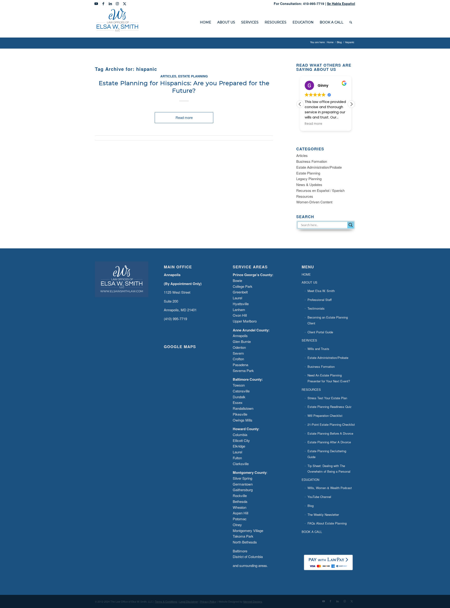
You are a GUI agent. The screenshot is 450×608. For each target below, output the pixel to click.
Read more (184, 117)
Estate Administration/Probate (319, 167)
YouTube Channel (319, 496)
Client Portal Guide (320, 332)
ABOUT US (309, 282)
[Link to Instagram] (117, 3)
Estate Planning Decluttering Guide (327, 454)
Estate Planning (193, 76)
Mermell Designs (252, 601)
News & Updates (309, 184)
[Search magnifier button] (350, 225)
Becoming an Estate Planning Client (328, 320)
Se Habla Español (341, 3)
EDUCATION (310, 479)
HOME (306, 274)
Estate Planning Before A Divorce (330, 433)
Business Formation (311, 161)
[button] (351, 104)
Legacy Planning (309, 178)
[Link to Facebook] (103, 3)
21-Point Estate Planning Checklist (331, 424)
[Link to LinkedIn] (110, 3)
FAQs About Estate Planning (327, 523)
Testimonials (316, 308)
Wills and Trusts (318, 348)
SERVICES (309, 340)
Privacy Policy (208, 601)
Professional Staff (320, 299)
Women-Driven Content (314, 201)
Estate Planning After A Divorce (329, 442)
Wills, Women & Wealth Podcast (330, 488)
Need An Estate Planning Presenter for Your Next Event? (329, 378)
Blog (311, 505)
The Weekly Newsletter (323, 514)
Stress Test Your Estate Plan (327, 398)
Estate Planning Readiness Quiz (330, 406)
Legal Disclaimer (188, 601)
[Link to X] (124, 3)
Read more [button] (313, 124)
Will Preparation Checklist (325, 415)
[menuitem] (205, 22)
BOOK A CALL (312, 531)
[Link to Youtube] (96, 3)
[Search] (350, 22)
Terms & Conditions (166, 601)
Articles (168, 76)
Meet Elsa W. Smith (321, 291)
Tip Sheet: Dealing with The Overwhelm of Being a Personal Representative (329, 472)
